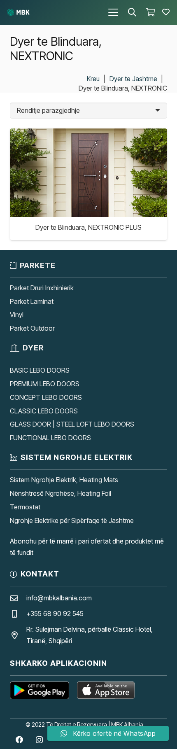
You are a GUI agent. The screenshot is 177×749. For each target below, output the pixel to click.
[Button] (165, 12)
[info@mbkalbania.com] (18, 598)
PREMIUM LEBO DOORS (44, 384)
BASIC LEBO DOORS (40, 370)
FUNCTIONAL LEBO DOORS (50, 438)
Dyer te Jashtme (133, 79)
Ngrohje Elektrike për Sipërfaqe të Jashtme (72, 520)
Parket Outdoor (32, 328)
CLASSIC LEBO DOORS (44, 411)
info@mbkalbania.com (59, 598)
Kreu (93, 79)
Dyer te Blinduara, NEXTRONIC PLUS (88, 227)
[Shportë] (150, 12)
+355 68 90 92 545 (55, 613)
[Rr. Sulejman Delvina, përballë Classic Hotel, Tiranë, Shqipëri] (18, 635)
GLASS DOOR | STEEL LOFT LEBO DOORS (72, 424)
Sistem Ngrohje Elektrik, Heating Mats (64, 480)
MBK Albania (127, 724)
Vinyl (16, 314)
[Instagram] (39, 739)
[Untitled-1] (18, 12)
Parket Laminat (32, 301)
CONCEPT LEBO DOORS (46, 397)
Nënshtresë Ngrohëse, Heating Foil (60, 493)
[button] (113, 12)
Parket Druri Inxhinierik (42, 288)
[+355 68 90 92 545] (18, 614)
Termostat (25, 507)
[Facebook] (19, 739)
